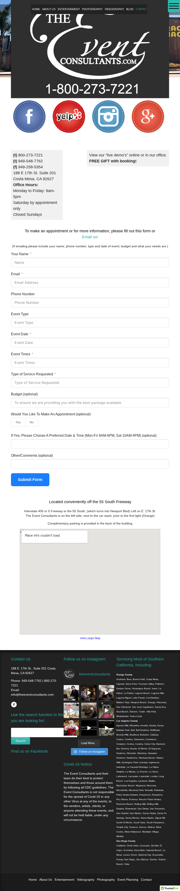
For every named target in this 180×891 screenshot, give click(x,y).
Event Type (20, 314)
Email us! (90, 237)
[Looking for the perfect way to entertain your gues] (71, 710)
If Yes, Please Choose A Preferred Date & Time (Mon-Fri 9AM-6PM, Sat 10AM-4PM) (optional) (84, 435)
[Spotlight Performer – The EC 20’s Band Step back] (89, 692)
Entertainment (69, 9)
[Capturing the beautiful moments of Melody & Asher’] (106, 728)
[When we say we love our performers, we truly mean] (89, 710)
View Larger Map (90, 638)
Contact (146, 879)
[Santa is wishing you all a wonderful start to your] (71, 728)
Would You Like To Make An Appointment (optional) (51, 414)
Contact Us (144, 9)
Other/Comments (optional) (32, 455)
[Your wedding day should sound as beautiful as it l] (71, 692)
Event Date (19, 334)
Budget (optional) (24, 394)
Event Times (20, 354)
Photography (92, 9)
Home (36, 9)
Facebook (14, 704)
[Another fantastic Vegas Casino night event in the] (106, 692)
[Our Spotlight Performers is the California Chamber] (89, 728)
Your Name (20, 254)
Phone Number (23, 294)
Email (15, 274)
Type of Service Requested (32, 374)
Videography (114, 9)
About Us (49, 9)
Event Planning (128, 879)
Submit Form (30, 479)
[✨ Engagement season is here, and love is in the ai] (106, 710)
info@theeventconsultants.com (32, 694)
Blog (129, 9)
